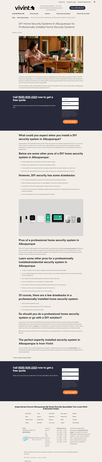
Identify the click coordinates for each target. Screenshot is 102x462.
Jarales (62, 422)
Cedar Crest (64, 416)
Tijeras (27, 422)
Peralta (74, 416)
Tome (38, 413)
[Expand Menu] (50, 13)
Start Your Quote (70, 122)
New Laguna (64, 413)
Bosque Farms (29, 419)
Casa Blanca (76, 422)
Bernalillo (39, 422)
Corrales (75, 419)
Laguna (39, 416)
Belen (62, 419)
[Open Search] (94, 2)
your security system (70, 248)
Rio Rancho (28, 413)
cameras (36, 326)
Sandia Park (40, 419)
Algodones (52, 416)
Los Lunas (51, 422)
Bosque (75, 413)
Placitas (51, 419)
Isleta (26, 416)
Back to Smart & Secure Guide (22, 357)
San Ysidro (51, 413)
